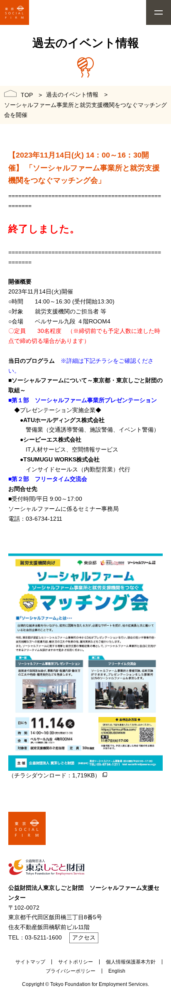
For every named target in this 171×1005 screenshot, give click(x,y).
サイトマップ (30, 962)
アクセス (83, 937)
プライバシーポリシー (70, 971)
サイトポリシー (75, 962)
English (116, 971)
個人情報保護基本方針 (131, 962)
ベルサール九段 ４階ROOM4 (72, 321)
